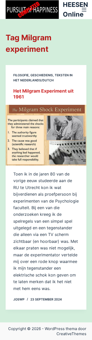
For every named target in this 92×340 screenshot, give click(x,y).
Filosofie (21, 75)
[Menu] (84, 9)
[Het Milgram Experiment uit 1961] (46, 135)
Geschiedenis (41, 75)
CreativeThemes (71, 333)
